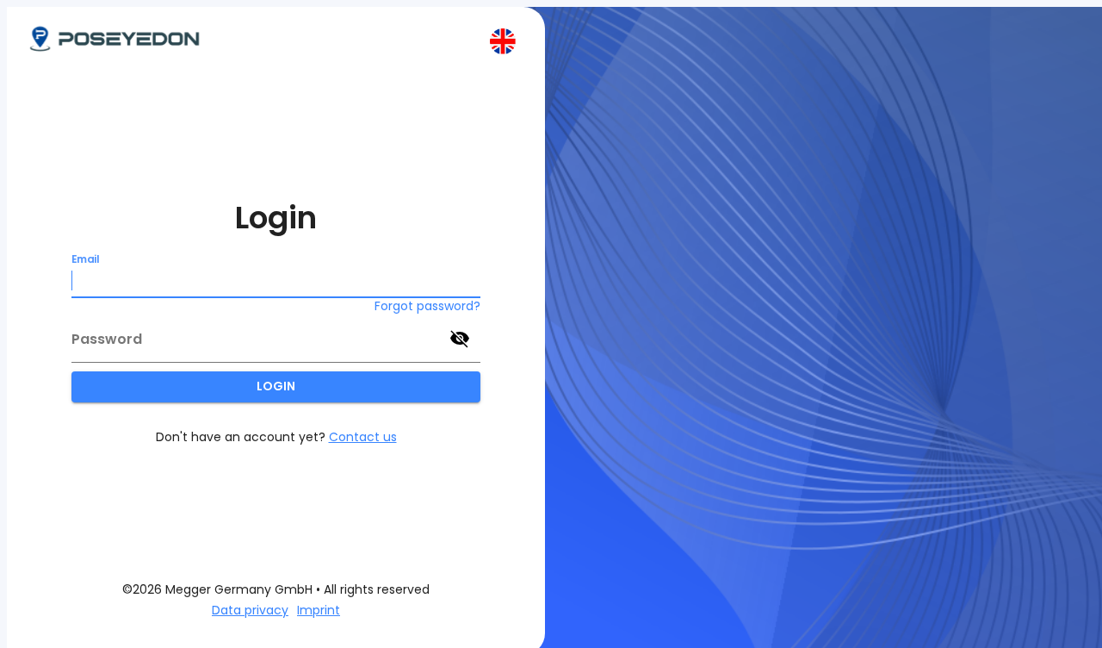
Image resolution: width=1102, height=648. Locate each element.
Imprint (318, 610)
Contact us (363, 437)
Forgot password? (427, 306)
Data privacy (250, 610)
